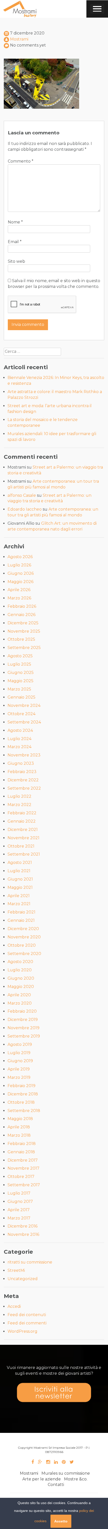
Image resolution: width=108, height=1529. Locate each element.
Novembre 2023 (24, 755)
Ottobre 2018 (21, 1102)
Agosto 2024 (20, 730)
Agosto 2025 (20, 656)
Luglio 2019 (19, 1052)
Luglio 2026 (19, 565)
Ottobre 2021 (21, 846)
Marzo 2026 (19, 598)
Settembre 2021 (24, 854)
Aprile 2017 (19, 1209)
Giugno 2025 (21, 672)
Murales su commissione (65, 1473)
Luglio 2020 (20, 970)
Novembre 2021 (23, 837)
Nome (15, 222)
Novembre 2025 (24, 631)
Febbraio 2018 (22, 1143)
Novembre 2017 (23, 1168)
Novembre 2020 (24, 937)
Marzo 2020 (20, 1003)
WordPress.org (22, 1331)
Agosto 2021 (20, 862)
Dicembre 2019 (23, 1019)
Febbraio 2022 (22, 813)
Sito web (16, 261)
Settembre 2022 (24, 788)
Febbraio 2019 (21, 1085)
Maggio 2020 (21, 986)
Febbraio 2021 (21, 912)
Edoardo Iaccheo (25, 509)
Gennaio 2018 (21, 1152)
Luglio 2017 (19, 1193)
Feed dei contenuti (27, 1314)
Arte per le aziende (41, 1479)
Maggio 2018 (20, 1118)
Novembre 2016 (23, 1234)
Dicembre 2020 (23, 928)
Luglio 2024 (19, 738)
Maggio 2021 (20, 887)
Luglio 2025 (19, 664)
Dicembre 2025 (23, 623)
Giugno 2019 (20, 1060)
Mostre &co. (75, 1479)
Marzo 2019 (19, 1077)
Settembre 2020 (24, 953)
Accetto (61, 1521)
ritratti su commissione (30, 1262)
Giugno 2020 (21, 978)
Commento (20, 161)
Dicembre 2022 (23, 780)
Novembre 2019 (23, 1027)
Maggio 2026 (20, 581)
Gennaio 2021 (21, 920)
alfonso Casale (22, 495)
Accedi (14, 1306)
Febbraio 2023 (22, 771)
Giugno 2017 (20, 1201)
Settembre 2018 (24, 1110)
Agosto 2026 (20, 556)
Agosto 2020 (20, 961)
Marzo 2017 (19, 1218)
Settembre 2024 (24, 722)
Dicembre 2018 (23, 1094)
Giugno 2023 (21, 763)
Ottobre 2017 (21, 1176)
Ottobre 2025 (21, 639)
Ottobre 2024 (21, 713)
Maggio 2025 (20, 680)
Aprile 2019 (19, 1069)
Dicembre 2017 (23, 1160)
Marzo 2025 (19, 689)
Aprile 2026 (19, 589)
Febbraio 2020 (22, 1011)
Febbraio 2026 (22, 606)
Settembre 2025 (24, 647)
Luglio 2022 (19, 796)
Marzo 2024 (19, 746)
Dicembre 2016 (22, 1226)
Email (15, 241)
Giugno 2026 (21, 573)
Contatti (56, 1484)
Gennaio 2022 (22, 821)
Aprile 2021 (19, 895)
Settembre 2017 (24, 1184)
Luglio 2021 (19, 870)
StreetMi (16, 1270)
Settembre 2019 (24, 1036)
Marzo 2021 (19, 903)
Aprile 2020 (19, 994)
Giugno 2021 (20, 879)
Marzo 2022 (19, 804)
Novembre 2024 (24, 705)
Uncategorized (23, 1278)
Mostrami (19, 39)
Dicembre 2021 (23, 829)
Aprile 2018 (19, 1127)
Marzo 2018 (19, 1135)
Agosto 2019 (20, 1044)
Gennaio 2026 (21, 614)
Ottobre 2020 (22, 945)
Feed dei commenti (27, 1323)
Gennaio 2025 (21, 697)
